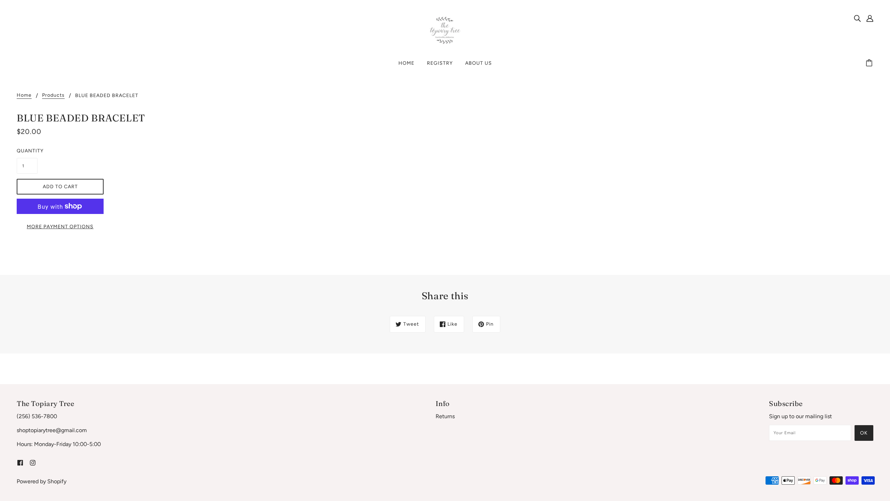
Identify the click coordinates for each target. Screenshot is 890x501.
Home (24, 95)
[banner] (445, 30)
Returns (445, 416)
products (53, 95)
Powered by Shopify (41, 481)
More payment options (60, 227)
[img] (857, 18)
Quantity (27, 151)
